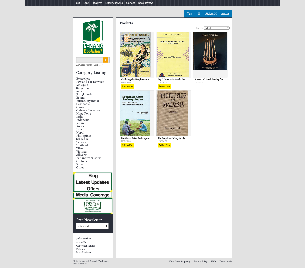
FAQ (213, 261)
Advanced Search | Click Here (90, 64)
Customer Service (85, 246)
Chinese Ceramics (88, 110)
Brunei (80, 97)
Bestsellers (83, 78)
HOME (77, 3)
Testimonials (226, 261)
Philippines (83, 136)
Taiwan (81, 142)
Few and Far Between (90, 82)
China (80, 107)
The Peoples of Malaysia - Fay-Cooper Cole (179, 138)
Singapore (83, 88)
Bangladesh (84, 94)
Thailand (82, 145)
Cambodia (83, 104)
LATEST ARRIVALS (114, 3)
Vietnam (81, 151)
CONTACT (130, 3)
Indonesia (82, 120)
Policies (80, 249)
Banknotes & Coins (88, 158)
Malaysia (82, 85)
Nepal (80, 132)
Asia (79, 91)
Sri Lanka (82, 139)
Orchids (81, 161)
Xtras (80, 164)
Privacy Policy (200, 261)
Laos (79, 129)
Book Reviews (83, 252)
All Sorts (81, 155)
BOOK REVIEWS (145, 3)
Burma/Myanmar (87, 101)
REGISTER (97, 3)
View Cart (225, 14)
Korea (80, 126)
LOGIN (86, 3)
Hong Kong (83, 113)
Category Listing (91, 73)
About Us (81, 242)
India (79, 116)
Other (80, 167)
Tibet (79, 148)
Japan (80, 123)
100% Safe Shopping (179, 261)
